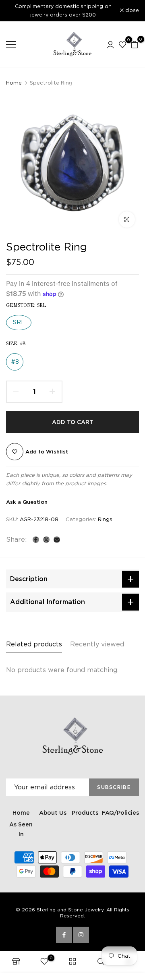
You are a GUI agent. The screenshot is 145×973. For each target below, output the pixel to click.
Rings (105, 519)
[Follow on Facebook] (64, 935)
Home (14, 83)
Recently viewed (97, 644)
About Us (52, 812)
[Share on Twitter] (46, 539)
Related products (34, 644)
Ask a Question (27, 502)
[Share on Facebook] (36, 539)
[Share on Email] (57, 539)
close (131, 10)
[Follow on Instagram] (81, 935)
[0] (122, 44)
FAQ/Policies (120, 812)
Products (85, 812)
